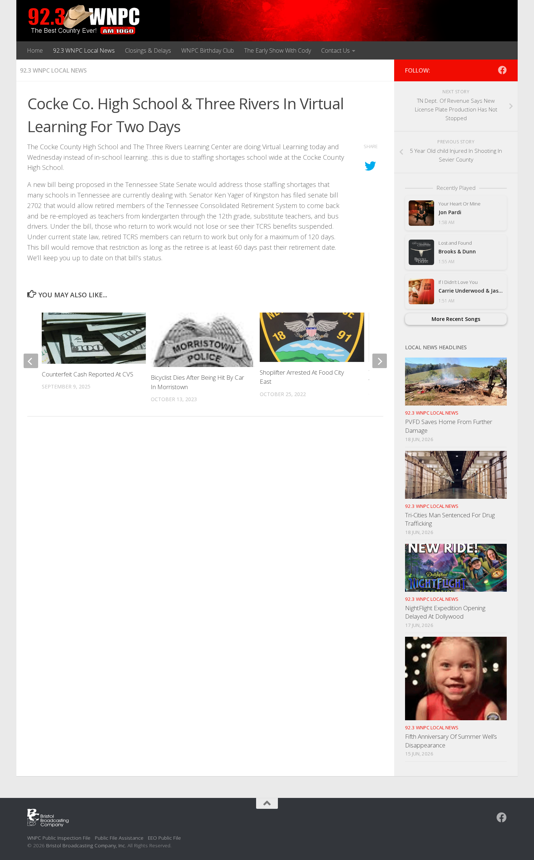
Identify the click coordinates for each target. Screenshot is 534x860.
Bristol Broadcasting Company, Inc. (86, 845)
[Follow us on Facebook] (502, 70)
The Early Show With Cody (277, 50)
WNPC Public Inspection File (58, 837)
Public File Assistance (119, 837)
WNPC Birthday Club (207, 50)
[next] (379, 361)
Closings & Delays (148, 50)
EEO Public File (164, 837)
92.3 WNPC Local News (84, 50)
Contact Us (335, 50)
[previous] (31, 361)
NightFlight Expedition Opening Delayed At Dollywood (445, 612)
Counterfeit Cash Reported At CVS (87, 374)
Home (35, 50)
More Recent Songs (456, 318)
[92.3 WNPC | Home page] (84, 20)
